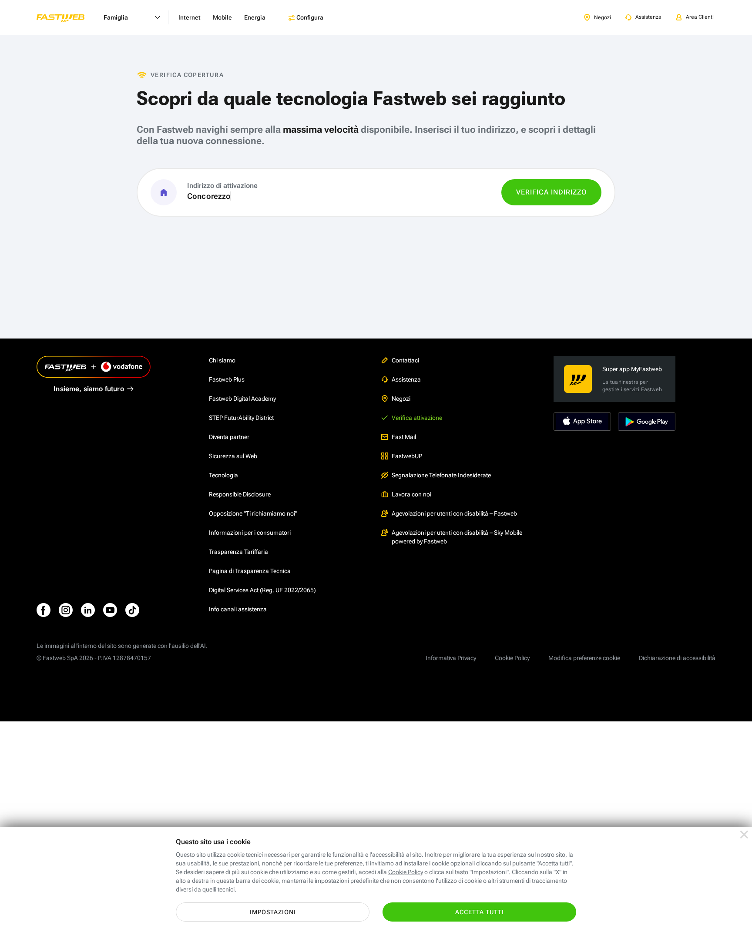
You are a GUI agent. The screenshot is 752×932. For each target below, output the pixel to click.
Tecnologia (223, 475)
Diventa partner (229, 436)
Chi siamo (222, 360)
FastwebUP (407, 456)
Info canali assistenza (238, 609)
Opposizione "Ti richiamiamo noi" (253, 513)
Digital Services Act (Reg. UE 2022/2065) (262, 590)
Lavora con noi (411, 494)
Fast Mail (404, 436)
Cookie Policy (512, 657)
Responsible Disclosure (240, 494)
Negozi (401, 398)
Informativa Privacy (451, 657)
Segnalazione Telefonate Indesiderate (441, 475)
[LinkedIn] (88, 610)
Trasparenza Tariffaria (238, 551)
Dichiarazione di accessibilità (677, 657)
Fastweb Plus (227, 379)
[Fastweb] (67, 17)
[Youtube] (110, 610)
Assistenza (406, 379)
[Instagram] (66, 610)
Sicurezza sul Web (233, 456)
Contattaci (405, 360)
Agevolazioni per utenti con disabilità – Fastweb (454, 513)
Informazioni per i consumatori (250, 532)
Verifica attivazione (417, 417)
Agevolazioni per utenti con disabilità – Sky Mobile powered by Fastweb (457, 537)
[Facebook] (43, 610)
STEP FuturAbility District (241, 417)
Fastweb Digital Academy (242, 398)
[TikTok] (132, 610)
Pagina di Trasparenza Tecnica (250, 570)
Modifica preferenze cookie (584, 657)
